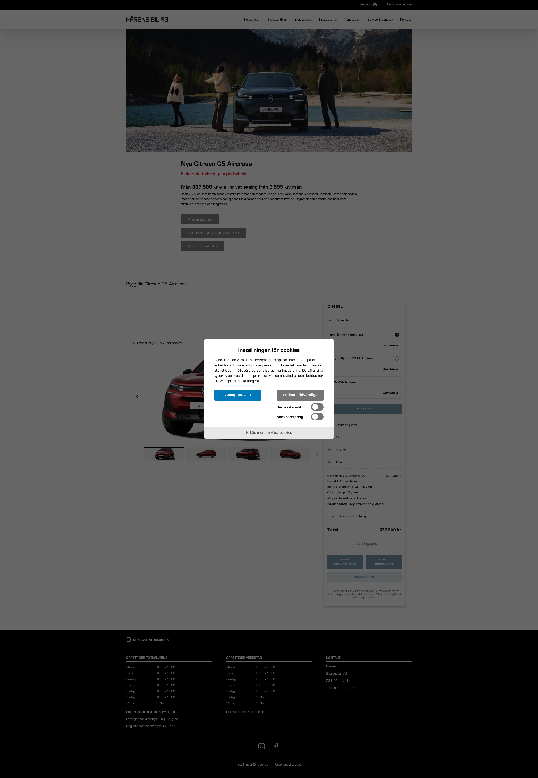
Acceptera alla (238, 395)
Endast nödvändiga (300, 395)
